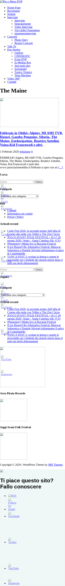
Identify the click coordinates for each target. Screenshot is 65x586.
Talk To (11, 46)
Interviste (12, 17)
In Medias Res (22, 62)
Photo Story (21, 39)
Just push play (22, 65)
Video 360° (13, 78)
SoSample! (20, 68)
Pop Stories (13, 49)
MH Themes (55, 464)
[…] (60, 167)
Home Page (14, 7)
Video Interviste (23, 27)
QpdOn (18, 52)
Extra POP (20, 59)
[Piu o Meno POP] (11, 1)
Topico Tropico (23, 72)
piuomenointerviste (25, 33)
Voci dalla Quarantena (27, 30)
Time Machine (22, 75)
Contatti (11, 81)
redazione (25, 151)
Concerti (12, 36)
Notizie (11, 14)
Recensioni (13, 10)
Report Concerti (23, 43)
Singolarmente (22, 23)
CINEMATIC (22, 56)
